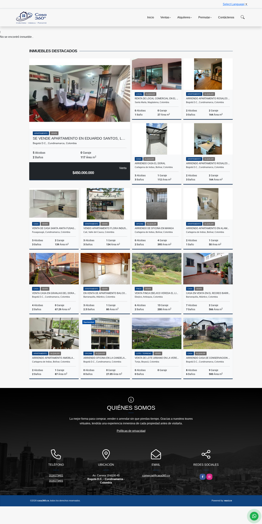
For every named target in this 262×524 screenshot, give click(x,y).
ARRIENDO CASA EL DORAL (150, 163)
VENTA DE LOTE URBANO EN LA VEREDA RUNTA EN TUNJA (157, 357)
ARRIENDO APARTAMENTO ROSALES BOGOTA (208, 98)
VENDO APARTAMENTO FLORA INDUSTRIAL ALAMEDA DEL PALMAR (105, 228)
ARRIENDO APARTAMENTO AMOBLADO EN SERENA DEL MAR (54, 357)
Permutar (204, 17)
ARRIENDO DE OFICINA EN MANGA (154, 228)
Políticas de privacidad (131, 430)
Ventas (164, 17)
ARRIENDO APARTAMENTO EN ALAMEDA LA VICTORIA (208, 228)
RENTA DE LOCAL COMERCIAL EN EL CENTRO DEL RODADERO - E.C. (157, 98)
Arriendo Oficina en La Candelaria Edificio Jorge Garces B (105, 357)
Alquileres (183, 17)
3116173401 (56, 475)
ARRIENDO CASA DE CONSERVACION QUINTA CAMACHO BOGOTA (208, 357)
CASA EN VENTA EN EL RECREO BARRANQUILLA (208, 293)
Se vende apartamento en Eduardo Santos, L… (79, 138)
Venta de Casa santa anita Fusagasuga (54, 228)
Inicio (150, 17)
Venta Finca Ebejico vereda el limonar (157, 293)
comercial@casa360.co (156, 475)
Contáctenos (226, 17)
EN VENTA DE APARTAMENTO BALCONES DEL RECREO (105, 293)
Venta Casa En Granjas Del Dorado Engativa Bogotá (54, 293)
